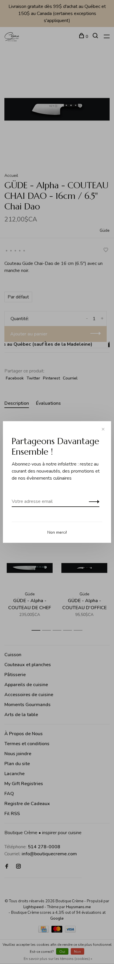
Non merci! (57, 532)
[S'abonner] (92, 501)
